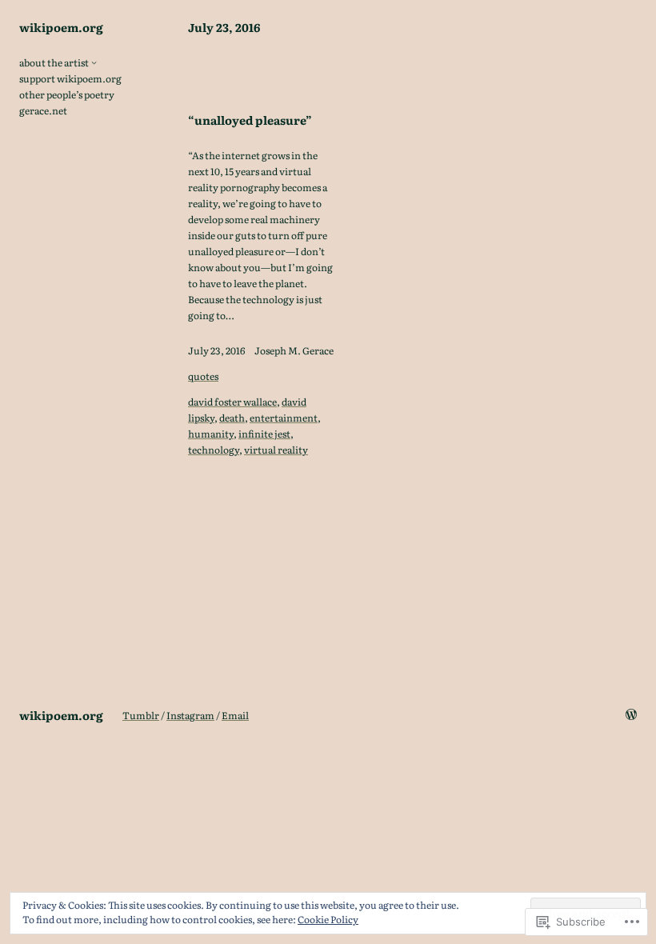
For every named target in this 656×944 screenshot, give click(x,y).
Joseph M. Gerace (294, 350)
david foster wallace (232, 401)
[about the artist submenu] (94, 62)
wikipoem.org (61, 26)
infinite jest (264, 433)
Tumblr (140, 715)
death (232, 417)
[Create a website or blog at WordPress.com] (631, 715)
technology (213, 449)
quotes (203, 376)
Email (235, 715)
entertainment (284, 417)
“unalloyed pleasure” (250, 120)
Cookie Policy (328, 919)
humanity (211, 433)
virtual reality (276, 449)
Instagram (190, 715)
